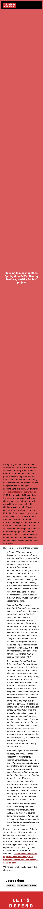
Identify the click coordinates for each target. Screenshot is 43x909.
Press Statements (26, 885)
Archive (11, 885)
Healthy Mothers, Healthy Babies (21, 491)
